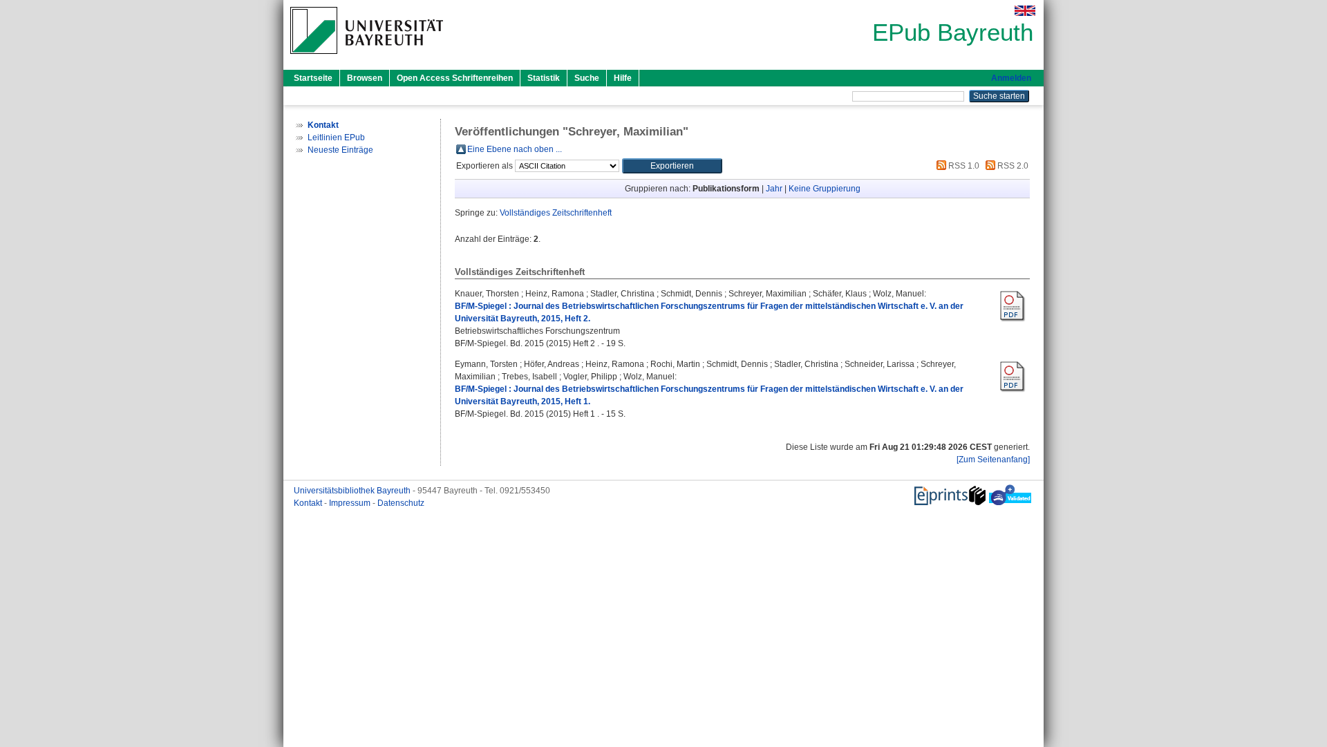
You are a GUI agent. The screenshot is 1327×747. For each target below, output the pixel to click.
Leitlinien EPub (336, 137)
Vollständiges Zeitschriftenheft (556, 213)
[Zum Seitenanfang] (993, 459)
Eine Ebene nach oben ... (514, 149)
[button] (672, 165)
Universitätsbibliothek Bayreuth (353, 490)
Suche (586, 78)
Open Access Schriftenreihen (455, 78)
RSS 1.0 (962, 166)
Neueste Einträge (340, 150)
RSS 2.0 (1011, 166)
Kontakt (309, 503)
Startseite (313, 78)
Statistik (543, 78)
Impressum (351, 503)
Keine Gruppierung (824, 188)
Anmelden (1011, 78)
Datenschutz (400, 503)
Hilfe (623, 78)
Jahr (774, 188)
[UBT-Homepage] (366, 58)
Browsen (364, 78)
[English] (1025, 11)
